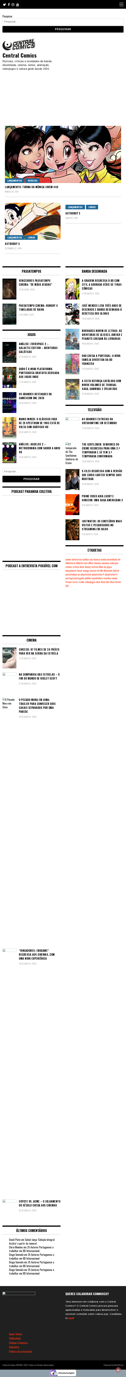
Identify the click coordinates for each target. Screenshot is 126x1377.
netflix (100, 570)
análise (85, 559)
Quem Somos (15, 1334)
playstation (86, 574)
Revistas (32, 180)
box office (88, 563)
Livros (31, 237)
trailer (82, 582)
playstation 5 (111, 574)
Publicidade (15, 1338)
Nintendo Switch (111, 570)
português (79, 578)
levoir (79, 570)
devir (82, 567)
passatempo (71, 574)
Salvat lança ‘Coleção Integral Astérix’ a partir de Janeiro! (32, 1241)
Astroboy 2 (72, 213)
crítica (76, 567)
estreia (94, 567)
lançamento (71, 570)
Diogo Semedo (16, 1255)
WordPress (119, 1365)
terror (75, 582)
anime (68, 559)
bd (119, 559)
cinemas (105, 563)
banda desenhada (109, 559)
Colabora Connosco (18, 1343)
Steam (68, 582)
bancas (97, 559)
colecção (114, 563)
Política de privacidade (20, 1351)
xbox (98, 582)
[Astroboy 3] (33, 221)
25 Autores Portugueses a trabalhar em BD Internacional (31, 1249)
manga (86, 570)
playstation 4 (98, 574)
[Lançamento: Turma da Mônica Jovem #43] (63, 154)
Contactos (14, 1347)
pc (79, 574)
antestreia (77, 559)
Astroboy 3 (12, 244)
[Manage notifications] (118, 1369)
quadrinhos (97, 578)
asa (91, 559)
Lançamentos (14, 180)
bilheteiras (70, 563)
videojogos (90, 582)
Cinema (97, 563)
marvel (93, 570)
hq (105, 567)
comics (68, 567)
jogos (109, 567)
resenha (107, 578)
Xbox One (105, 582)
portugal (69, 578)
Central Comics (19, 55)
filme (101, 567)
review (114, 578)
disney (88, 567)
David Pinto (15, 1240)
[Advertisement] (63, 95)
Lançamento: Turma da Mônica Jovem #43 (31, 187)
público (88, 578)
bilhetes (80, 563)
